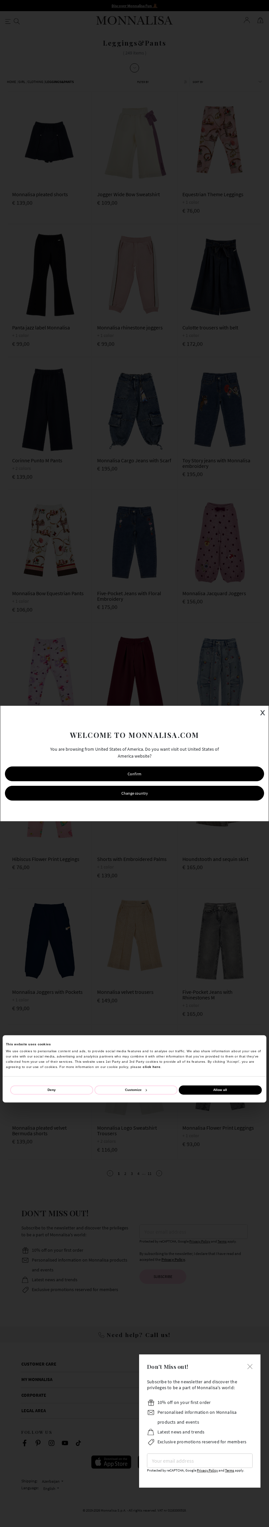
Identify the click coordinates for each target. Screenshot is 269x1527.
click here (151, 1067)
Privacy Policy (207, 1470)
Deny (52, 1090)
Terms (229, 1470)
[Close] (250, 1366)
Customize (133, 1090)
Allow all (220, 1090)
